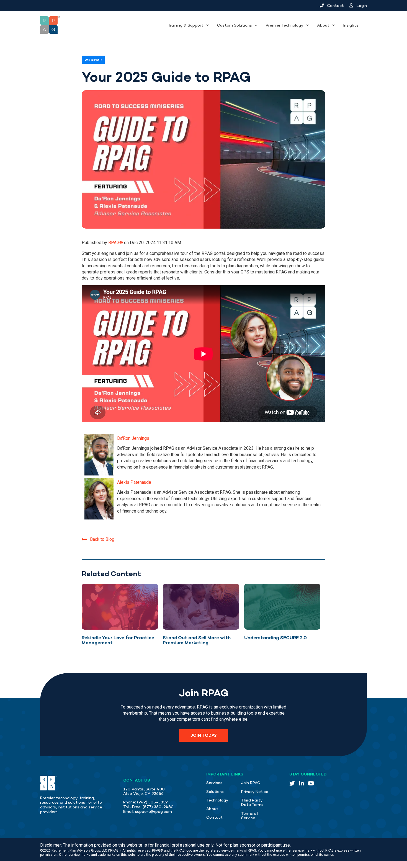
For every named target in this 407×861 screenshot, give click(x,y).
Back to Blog (102, 539)
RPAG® (116, 242)
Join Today (203, 735)
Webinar (93, 60)
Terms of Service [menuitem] (250, 816)
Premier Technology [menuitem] (284, 25)
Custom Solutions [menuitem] (234, 25)
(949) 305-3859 (152, 802)
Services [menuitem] (214, 782)
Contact (335, 5)
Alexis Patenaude (134, 482)
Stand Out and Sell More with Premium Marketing (197, 640)
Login (361, 5)
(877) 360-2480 (158, 807)
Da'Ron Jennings (133, 438)
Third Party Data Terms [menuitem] (252, 802)
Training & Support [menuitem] (186, 25)
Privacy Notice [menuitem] (254, 791)
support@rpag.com (153, 811)
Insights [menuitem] (351, 25)
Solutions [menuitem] (215, 791)
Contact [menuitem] (214, 817)
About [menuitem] (323, 25)
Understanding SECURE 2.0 (275, 637)
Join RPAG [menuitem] (250, 782)
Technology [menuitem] (217, 800)
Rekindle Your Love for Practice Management (118, 640)
